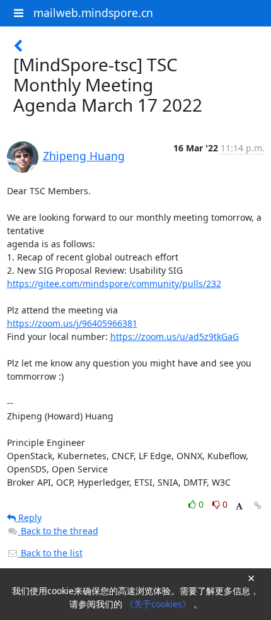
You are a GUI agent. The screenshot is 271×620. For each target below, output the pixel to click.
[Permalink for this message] (258, 505)
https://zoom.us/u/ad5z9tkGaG (174, 336)
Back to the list (50, 553)
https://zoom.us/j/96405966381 (72, 323)
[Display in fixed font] (239, 506)
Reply (29, 517)
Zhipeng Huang (84, 155)
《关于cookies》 (159, 604)
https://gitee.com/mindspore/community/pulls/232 (114, 284)
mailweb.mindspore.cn (93, 12)
